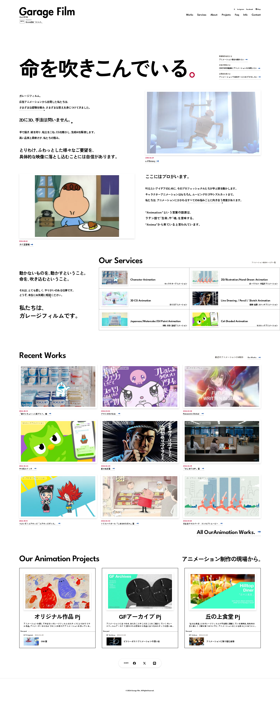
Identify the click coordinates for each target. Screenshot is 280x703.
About (214, 15)
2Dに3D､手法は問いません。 (46, 120)
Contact (256, 15)
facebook (249, 9)
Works (189, 15)
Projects (226, 15)
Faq (237, 15)
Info (245, 15)
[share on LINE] (154, 663)
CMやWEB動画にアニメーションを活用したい (238, 68)
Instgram (240, 9)
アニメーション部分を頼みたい (231, 59)
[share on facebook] (134, 663)
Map (259, 9)
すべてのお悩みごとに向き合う (205, 200)
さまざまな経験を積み (32, 107)
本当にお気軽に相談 (39, 295)
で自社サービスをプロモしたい (238, 77)
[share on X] (144, 663)
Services (201, 15)
